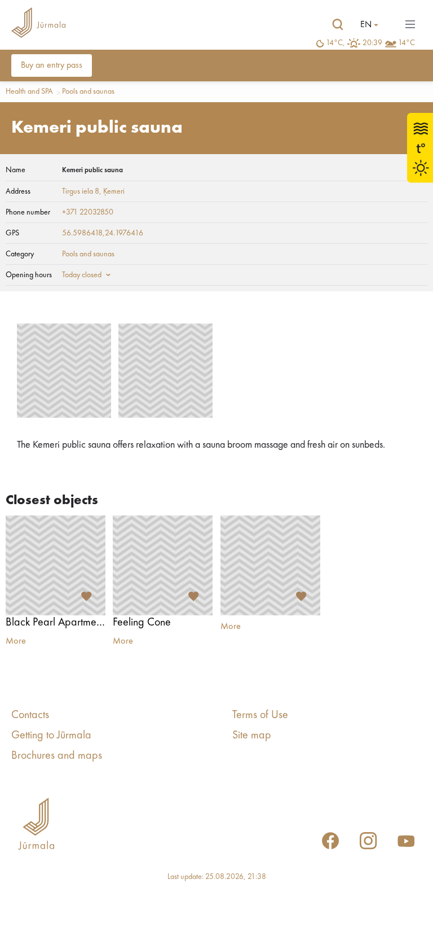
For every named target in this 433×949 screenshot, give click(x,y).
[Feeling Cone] (163, 565)
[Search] (338, 25)
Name (15, 170)
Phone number (28, 212)
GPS (12, 233)
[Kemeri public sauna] (64, 370)
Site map (251, 735)
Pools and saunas (88, 91)
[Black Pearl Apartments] (55, 565)
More (16, 641)
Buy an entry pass (51, 65)
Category (20, 254)
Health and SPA (29, 91)
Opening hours (29, 275)
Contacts (30, 715)
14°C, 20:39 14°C (370, 43)
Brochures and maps (56, 756)
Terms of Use (260, 715)
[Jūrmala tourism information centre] (38, 24)
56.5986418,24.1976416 (102, 233)
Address (18, 191)
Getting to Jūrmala (51, 735)
